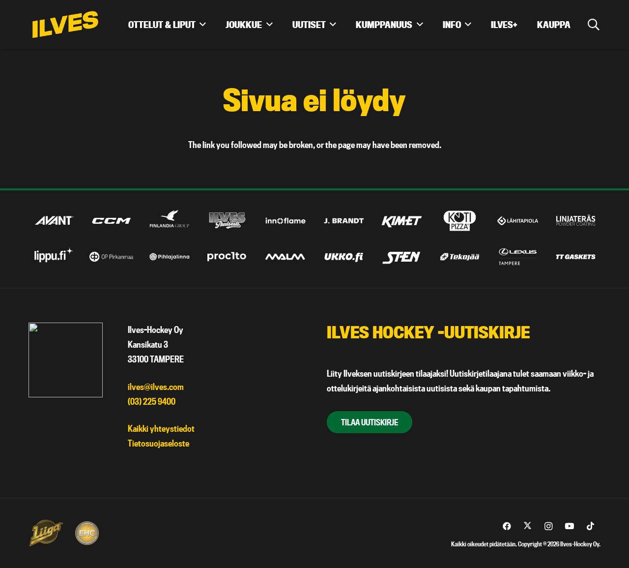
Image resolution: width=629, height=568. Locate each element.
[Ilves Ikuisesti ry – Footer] (227, 221)
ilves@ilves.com (156, 386)
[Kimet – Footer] (402, 221)
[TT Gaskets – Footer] (575, 256)
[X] (527, 526)
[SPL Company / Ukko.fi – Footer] (344, 256)
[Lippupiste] (53, 256)
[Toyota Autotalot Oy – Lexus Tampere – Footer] (518, 256)
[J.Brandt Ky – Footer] (344, 221)
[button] (593, 24)
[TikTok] (590, 526)
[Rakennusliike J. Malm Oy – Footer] (285, 256)
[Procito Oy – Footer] (227, 256)
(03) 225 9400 (151, 401)
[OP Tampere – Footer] (111, 256)
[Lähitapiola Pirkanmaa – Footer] (518, 221)
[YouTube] (569, 526)
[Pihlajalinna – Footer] (169, 256)
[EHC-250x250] (87, 533)
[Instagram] (548, 526)
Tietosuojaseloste (158, 443)
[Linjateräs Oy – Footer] (575, 221)
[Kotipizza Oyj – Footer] (460, 221)
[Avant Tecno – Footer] (53, 221)
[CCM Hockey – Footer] (111, 221)
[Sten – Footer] (402, 256)
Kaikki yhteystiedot (161, 428)
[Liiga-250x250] (46, 533)
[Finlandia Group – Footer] (169, 221)
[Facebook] (506, 526)
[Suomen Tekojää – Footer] (460, 256)
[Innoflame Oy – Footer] (285, 221)
